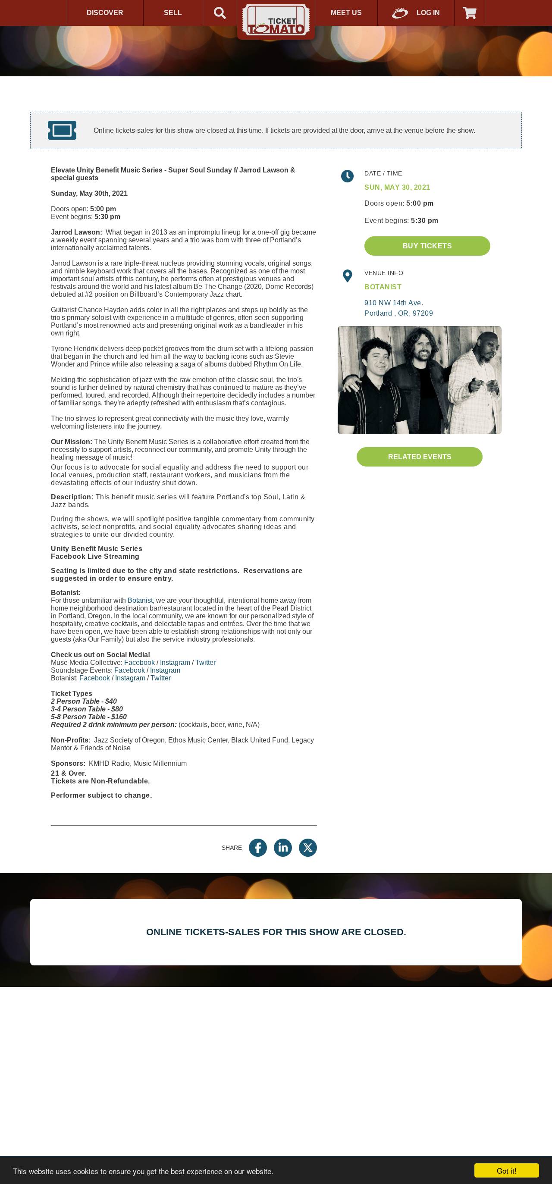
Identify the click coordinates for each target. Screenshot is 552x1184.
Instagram (175, 662)
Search (220, 13)
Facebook (139, 662)
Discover (105, 12)
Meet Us (346, 12)
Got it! (507, 1170)
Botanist (140, 600)
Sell (173, 12)
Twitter (205, 662)
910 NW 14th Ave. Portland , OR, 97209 (398, 308)
